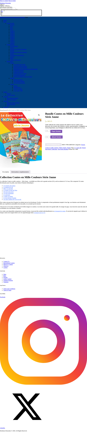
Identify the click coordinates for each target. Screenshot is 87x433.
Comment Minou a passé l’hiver (65, 242)
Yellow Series (62, 147)
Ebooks (5, 277)
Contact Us (6, 261)
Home (1, 110)
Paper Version (56, 131)
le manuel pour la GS (39, 212)
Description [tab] (5, 172)
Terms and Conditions (9, 288)
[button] (2, 13)
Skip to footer (12, 0)
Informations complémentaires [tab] (20, 172)
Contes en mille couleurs (51, 147)
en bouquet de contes (59, 211)
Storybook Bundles (63, 149)
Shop (4, 274)
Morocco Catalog (8, 264)
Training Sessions (8, 280)
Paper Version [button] (5, 248)
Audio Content (7, 279)
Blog (4, 276)
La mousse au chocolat (34, 242)
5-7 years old (77, 147)
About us (5, 266)
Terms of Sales (7, 290)
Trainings (5, 282)
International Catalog (9, 263)
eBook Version (56, 137)
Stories (5, 110)
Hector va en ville (5, 242)
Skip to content (4, 0)
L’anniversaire (49, 242)
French (83, 144)
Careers (5, 267)
